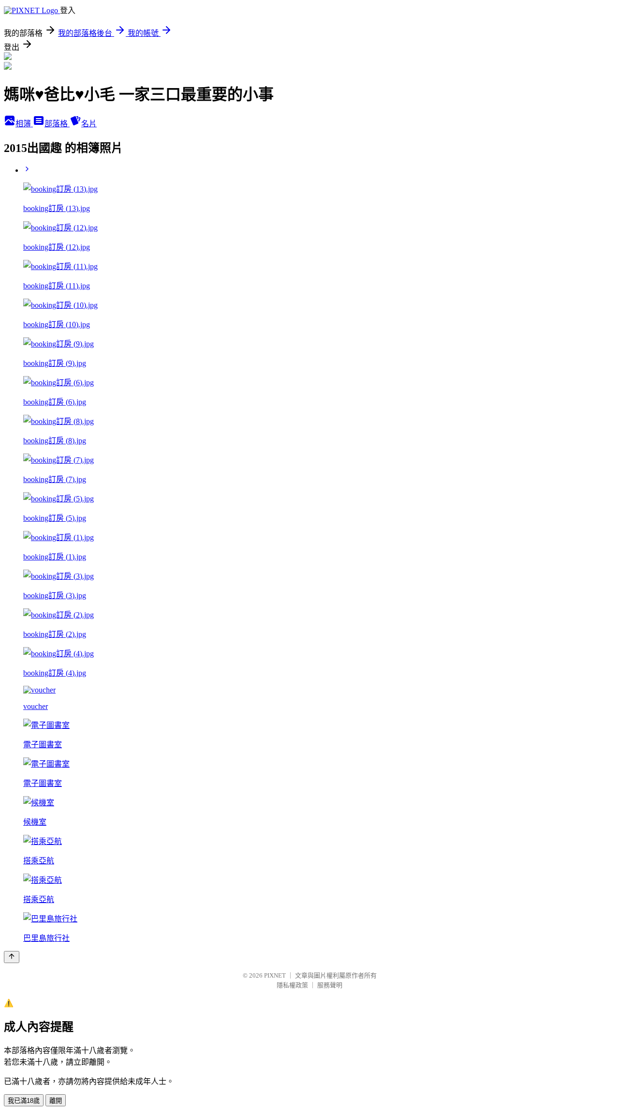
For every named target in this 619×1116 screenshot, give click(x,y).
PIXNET (275, 975)
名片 (89, 124)
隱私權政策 (292, 985)
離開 (55, 1100)
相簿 (24, 124)
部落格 (57, 124)
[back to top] (11, 957)
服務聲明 (329, 985)
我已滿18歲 (24, 1100)
